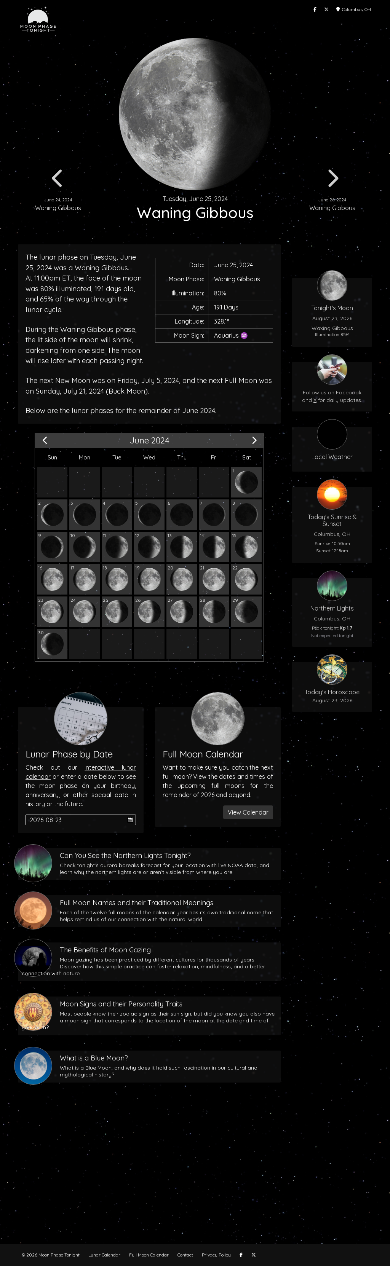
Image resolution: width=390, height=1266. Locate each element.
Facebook (348, 392)
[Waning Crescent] (246, 482)
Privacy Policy (216, 1255)
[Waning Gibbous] (246, 579)
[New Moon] (181, 514)
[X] (326, 9)
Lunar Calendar (104, 1255)
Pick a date (130, 820)
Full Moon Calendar (149, 1255)
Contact (185, 1255)
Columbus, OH (355, 9)
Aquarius (226, 335)
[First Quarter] (181, 547)
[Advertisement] (195, 1175)
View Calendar (248, 812)
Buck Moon (127, 391)
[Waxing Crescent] (214, 514)
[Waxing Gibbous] (246, 547)
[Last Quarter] (214, 611)
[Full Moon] (214, 579)
